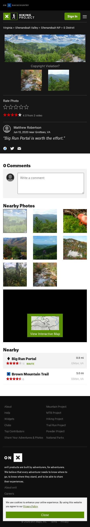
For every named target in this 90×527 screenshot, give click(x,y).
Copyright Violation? (45, 66)
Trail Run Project (56, 425)
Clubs (7, 425)
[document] (45, 509)
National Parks (55, 437)
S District (68, 27)
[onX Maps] (13, 461)
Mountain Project (56, 406)
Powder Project (55, 431)
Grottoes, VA (42, 132)
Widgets (9, 418)
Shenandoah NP (50, 27)
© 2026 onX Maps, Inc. (34, 521)
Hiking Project (54, 418)
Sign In (72, 16)
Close (45, 515)
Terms (53, 521)
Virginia (7, 27)
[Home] (21, 16)
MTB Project (53, 412)
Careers (9, 493)
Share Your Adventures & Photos (23, 437)
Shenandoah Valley (26, 27)
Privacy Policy (30, 506)
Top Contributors (14, 431)
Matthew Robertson (27, 127)
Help (7, 412)
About (8, 406)
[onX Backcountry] (16, 5)
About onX (10, 487)
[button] (5, 148)
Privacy (65, 521)
